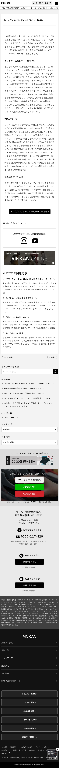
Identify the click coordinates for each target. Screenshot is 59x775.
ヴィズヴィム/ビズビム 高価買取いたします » (29, 211)
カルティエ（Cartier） (50, 613)
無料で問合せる (29, 562)
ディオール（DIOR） (27, 602)
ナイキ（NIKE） (31, 609)
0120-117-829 (32, 536)
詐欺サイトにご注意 (19, 750)
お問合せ (32, 750)
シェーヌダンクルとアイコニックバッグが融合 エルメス (27, 398)
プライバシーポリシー (42, 747)
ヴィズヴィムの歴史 (14, 333)
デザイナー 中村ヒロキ (15, 317)
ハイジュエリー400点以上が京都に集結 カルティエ (25, 393)
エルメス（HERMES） (34, 600)
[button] (56, 3)
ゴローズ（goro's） (16, 613)
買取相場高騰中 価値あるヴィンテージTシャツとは (24, 388)
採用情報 (4, 753)
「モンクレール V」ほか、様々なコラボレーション (28, 278)
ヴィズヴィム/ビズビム (38, 8)
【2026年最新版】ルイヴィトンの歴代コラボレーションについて (30, 383)
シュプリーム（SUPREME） (43, 604)
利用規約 (13, 747)
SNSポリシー (5, 750)
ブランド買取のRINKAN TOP (10, 8)
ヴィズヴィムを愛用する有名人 (19, 298)
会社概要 (4, 747)
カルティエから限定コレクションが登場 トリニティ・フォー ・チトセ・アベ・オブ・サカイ (30, 405)
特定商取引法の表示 (26, 747)
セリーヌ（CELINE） (12, 602)
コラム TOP (24, 8)
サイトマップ (42, 750)
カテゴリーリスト (11, 417)
